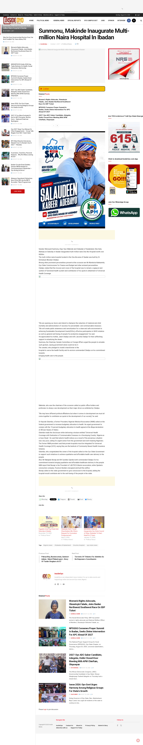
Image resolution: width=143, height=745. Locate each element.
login (45, 709)
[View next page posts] (57, 125)
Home (31, 20)
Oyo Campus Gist (91, 20)
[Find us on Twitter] (134, 20)
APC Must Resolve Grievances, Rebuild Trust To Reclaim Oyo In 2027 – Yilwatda (21, 143)
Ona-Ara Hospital (79, 545)
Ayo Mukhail (75, 667)
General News (58, 20)
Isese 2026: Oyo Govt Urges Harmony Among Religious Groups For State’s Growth (22, 105)
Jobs (103, 20)
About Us (20, 15)
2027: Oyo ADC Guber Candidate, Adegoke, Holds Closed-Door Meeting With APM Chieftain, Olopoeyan (55, 117)
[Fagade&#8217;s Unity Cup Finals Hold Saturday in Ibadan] (49, 522)
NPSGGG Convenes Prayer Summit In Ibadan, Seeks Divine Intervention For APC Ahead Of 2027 (54, 109)
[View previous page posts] (53, 125)
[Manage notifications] (138, 740)
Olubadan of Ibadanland (63, 545)
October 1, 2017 (55, 44)
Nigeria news (48, 545)
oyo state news (92, 545)
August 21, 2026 (87, 638)
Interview (121, 20)
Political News (43, 20)
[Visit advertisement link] (72, 160)
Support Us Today (60, 15)
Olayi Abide (74, 694)
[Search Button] (141, 20)
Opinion (111, 20)
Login (138, 15)
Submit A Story (38, 15)
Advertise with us (48, 15)
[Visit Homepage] (13, 20)
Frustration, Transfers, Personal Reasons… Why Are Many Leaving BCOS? (22, 154)
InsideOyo (6, 15)
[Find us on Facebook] (129, 20)
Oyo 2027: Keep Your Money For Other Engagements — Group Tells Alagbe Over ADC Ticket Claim (22, 131)
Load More (17, 191)
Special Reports (74, 20)
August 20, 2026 (85, 667)
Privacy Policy (28, 15)
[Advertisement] (71, 4)
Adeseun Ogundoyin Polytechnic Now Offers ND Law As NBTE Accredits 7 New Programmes (21, 180)
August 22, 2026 (87, 614)
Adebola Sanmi (75, 614)
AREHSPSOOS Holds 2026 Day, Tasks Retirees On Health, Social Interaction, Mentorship (21, 66)
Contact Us (13, 15)
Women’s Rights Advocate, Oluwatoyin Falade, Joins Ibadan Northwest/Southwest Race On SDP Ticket (54, 102)
